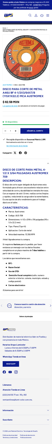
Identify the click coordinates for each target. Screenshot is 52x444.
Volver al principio (26, 316)
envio (31, 7)
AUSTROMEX (7, 85)
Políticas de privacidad (10, 435)
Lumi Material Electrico (15, 431)
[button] (42, 15)
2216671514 (37, 5)
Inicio (4, 28)
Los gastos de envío (10, 106)
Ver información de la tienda (17, 146)
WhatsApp (10, 364)
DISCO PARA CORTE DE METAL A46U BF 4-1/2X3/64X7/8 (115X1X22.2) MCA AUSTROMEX (25, 30)
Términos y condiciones (10, 437)
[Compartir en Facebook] (20, 152)
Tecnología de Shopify (30, 431)
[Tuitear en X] (15, 152)
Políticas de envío (25, 437)
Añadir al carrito (35, 131)
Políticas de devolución (27, 435)
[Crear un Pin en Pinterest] (25, 152)
